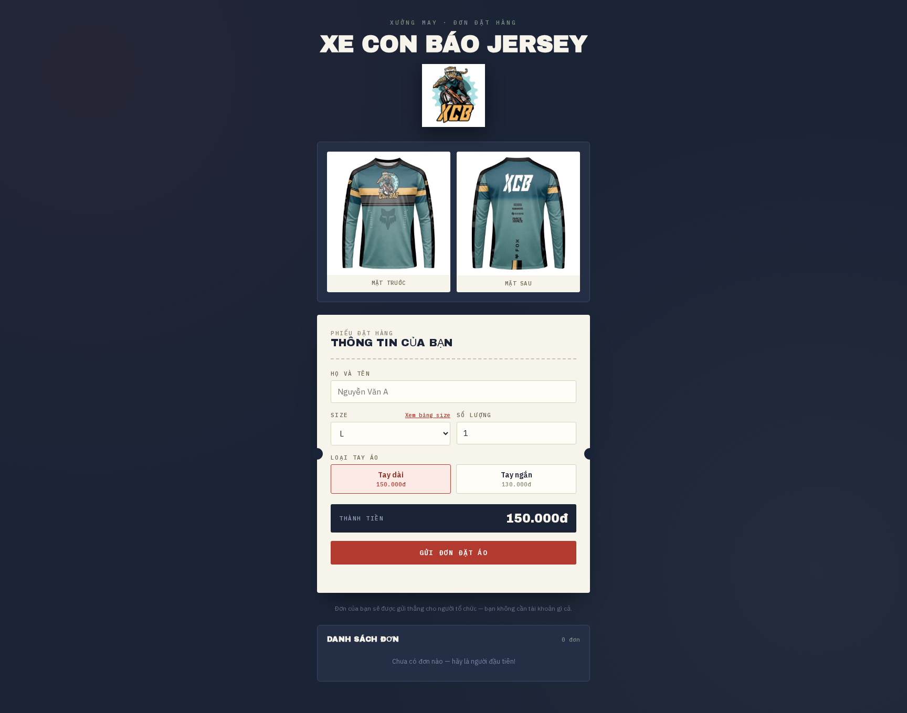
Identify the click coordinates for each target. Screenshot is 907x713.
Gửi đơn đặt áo (453, 552)
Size (339, 415)
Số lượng (474, 415)
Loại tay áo (355, 457)
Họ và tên (350, 373)
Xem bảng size (427, 415)
